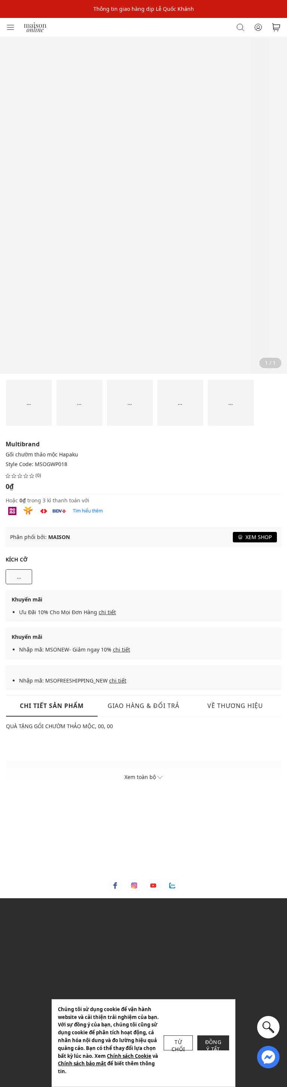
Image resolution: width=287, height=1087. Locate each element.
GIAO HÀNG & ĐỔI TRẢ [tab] (143, 706)
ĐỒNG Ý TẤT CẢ (213, 1044)
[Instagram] (134, 885)
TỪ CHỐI (178, 1044)
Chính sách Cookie (129, 1056)
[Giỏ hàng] (276, 27)
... (19, 576)
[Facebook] (115, 885)
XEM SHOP (259, 537)
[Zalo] (172, 885)
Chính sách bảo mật (82, 1063)
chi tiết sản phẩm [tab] (52, 706)
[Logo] (35, 26)
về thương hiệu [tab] (235, 706)
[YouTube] (153, 885)
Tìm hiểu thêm (88, 511)
